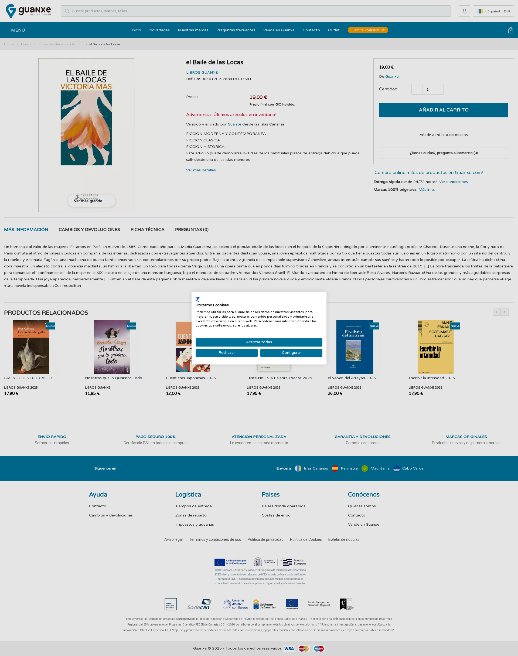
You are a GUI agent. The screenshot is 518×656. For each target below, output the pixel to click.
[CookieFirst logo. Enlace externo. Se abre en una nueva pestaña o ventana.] (198, 299)
